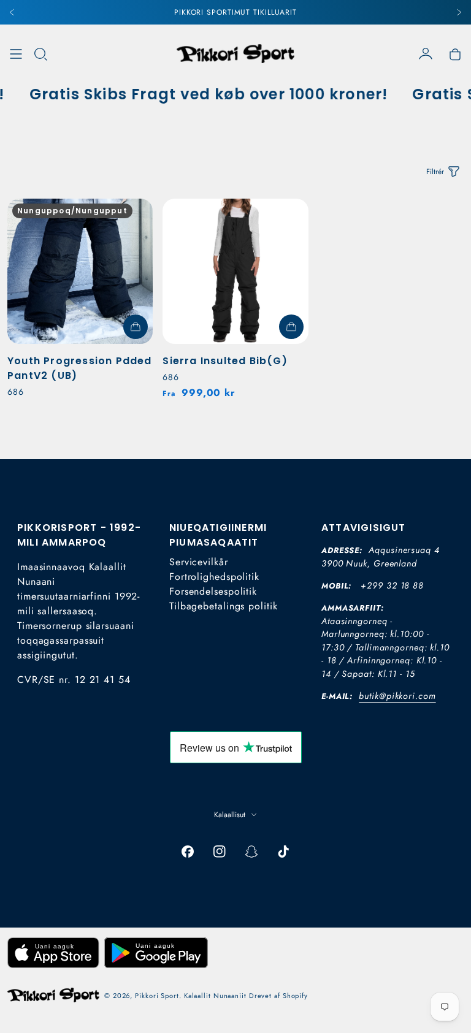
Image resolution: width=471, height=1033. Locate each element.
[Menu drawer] (15, 53)
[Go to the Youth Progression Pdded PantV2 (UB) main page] (80, 271)
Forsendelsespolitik (213, 591)
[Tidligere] (12, 12)
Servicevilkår (198, 562)
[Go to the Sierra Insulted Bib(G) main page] (235, 271)
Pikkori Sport (157, 996)
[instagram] (219, 851)
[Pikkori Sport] (235, 53)
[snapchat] (251, 851)
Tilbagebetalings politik (223, 606)
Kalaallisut (229, 815)
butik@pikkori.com (397, 696)
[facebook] (187, 851)
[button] (40, 53)
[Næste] (458, 12)
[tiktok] (283, 851)
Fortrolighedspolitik (214, 577)
